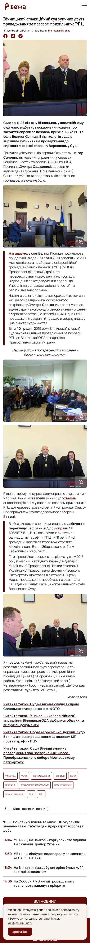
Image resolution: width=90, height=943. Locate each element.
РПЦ (41, 794)
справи (62, 528)
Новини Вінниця (14, 794)
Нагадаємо (18, 253)
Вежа (73, 775)
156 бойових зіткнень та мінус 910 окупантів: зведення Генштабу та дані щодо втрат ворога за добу (43, 826)
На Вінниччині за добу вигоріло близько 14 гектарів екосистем (49, 869)
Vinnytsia (10, 775)
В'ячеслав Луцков (59, 30)
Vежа (24, 775)
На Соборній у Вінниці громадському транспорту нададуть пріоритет (44, 883)
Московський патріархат (35, 785)
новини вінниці (62, 785)
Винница (10, 785)
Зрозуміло (20, 932)
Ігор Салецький (41, 775)
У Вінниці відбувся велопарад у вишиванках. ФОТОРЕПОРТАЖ (50, 855)
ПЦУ (31, 794)
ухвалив (69, 498)
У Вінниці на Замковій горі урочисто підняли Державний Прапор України (50, 842)
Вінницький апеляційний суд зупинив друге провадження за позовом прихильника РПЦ (44, 21)
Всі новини (45, 901)
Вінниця (60, 775)
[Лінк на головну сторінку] (15, 6)
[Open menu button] (84, 6)
